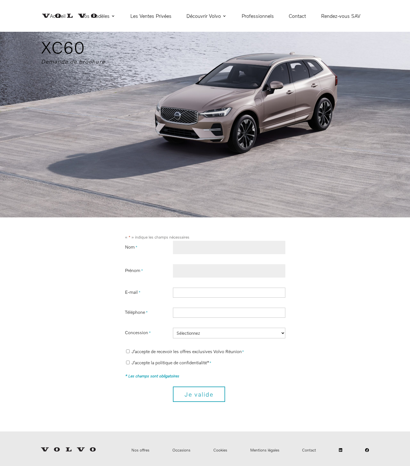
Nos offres (140, 450)
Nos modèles (95, 16)
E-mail (132, 292)
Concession (138, 332)
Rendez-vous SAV (340, 16)
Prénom (134, 270)
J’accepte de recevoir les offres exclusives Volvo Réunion (188, 351)
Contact (297, 16)
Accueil (58, 16)
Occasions (181, 450)
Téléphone (136, 312)
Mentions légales (264, 450)
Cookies (220, 450)
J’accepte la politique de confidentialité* (171, 362)
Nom (131, 247)
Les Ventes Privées (151, 16)
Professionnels (258, 16)
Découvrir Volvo (203, 16)
